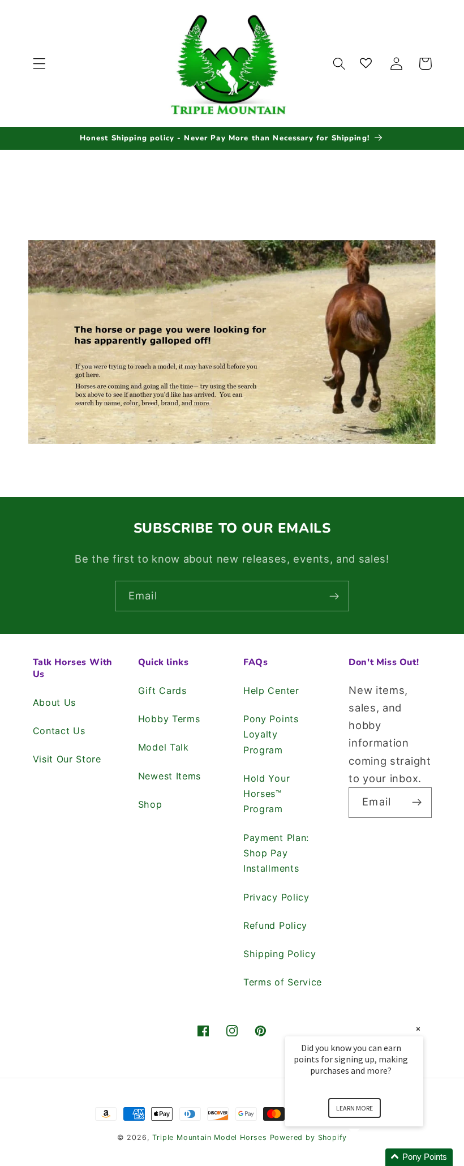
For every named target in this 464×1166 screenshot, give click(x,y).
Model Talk (163, 747)
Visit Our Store (67, 759)
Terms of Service (282, 982)
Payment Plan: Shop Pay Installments (276, 853)
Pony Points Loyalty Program (271, 734)
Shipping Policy (279, 953)
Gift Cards (162, 690)
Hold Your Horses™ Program (266, 794)
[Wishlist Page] (368, 63)
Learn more (354, 1108)
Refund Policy (275, 925)
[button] (39, 63)
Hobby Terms (169, 719)
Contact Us (59, 730)
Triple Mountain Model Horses (209, 1137)
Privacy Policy (276, 897)
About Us (54, 702)
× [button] (418, 1028)
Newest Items (169, 776)
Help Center (271, 690)
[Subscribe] (334, 596)
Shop (150, 804)
